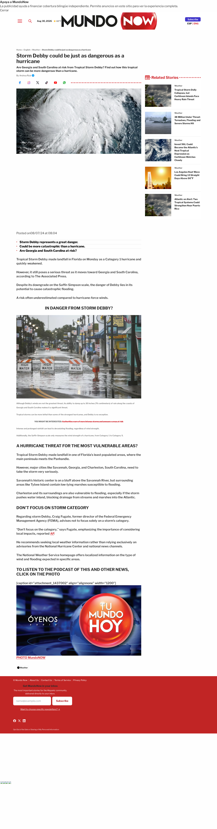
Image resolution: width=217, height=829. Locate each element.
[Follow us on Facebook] (14, 720)
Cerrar (4, 10)
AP (52, 533)
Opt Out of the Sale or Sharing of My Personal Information (36, 729)
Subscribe (193, 19)
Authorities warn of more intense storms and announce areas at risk (92, 421)
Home (19, 50)
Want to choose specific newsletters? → (40, 709)
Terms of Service (62, 680)
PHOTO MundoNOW (30, 657)
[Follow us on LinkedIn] (24, 720)
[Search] (30, 21)
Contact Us (46, 680)
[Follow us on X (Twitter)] (19, 720)
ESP (189, 23)
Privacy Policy (80, 680)
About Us (34, 680)
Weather (36, 50)
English (27, 50)
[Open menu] (19, 21)
